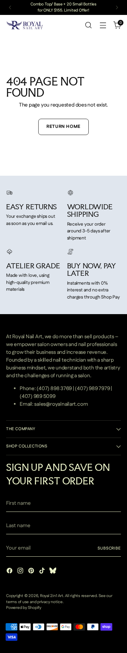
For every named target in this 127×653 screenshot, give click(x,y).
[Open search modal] (88, 25)
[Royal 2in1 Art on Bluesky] (53, 572)
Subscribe (109, 548)
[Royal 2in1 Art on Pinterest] (32, 572)
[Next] (116, 7)
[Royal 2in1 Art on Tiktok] (43, 572)
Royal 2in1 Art (51, 596)
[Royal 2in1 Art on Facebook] (10, 572)
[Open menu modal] (103, 25)
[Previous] (10, 7)
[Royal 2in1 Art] (24, 25)
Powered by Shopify (23, 608)
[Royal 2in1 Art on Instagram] (21, 572)
